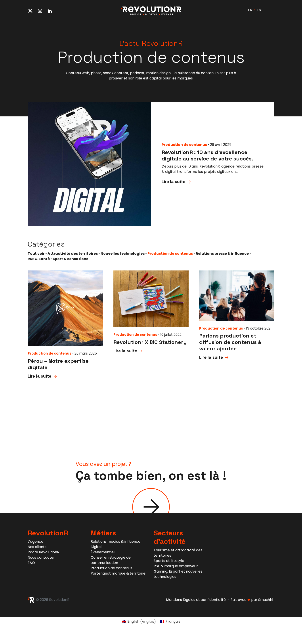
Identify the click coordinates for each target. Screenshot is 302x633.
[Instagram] (40, 10)
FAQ (31, 562)
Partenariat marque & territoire (118, 573)
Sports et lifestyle (169, 560)
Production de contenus (170, 253)
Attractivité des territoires (73, 253)
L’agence (35, 541)
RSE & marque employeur (176, 566)
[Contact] (151, 506)
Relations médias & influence (115, 541)
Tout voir (36, 253)
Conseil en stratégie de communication (111, 560)
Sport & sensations (70, 258)
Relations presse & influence (222, 253)
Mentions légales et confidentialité (196, 599)
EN (259, 9)
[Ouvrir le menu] (270, 10)
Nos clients (37, 546)
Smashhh (266, 599)
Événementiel (103, 552)
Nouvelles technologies (123, 253)
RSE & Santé (39, 258)
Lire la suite (173, 181)
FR (250, 9)
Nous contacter (41, 557)
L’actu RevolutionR (43, 552)
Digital (96, 546)
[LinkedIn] (49, 10)
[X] (30, 10)
